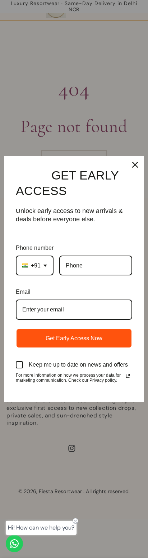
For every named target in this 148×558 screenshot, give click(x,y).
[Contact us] (14, 543)
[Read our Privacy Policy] (128, 376)
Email (23, 292)
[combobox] (35, 265)
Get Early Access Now (74, 338)
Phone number (35, 248)
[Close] (135, 164)
